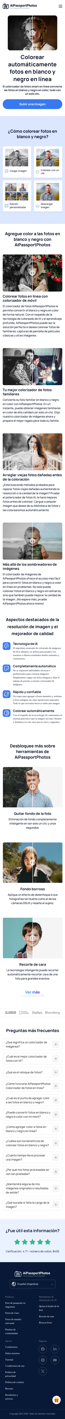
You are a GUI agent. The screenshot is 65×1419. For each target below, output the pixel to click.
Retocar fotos (45, 1322)
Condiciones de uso (15, 1365)
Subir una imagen (32, 104)
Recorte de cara (46, 1316)
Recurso (9, 1388)
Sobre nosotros (12, 1353)
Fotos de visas (12, 1313)
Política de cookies (14, 1382)
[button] (32, 1044)
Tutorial (9, 1359)
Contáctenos (11, 1347)
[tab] (32, 1044)
